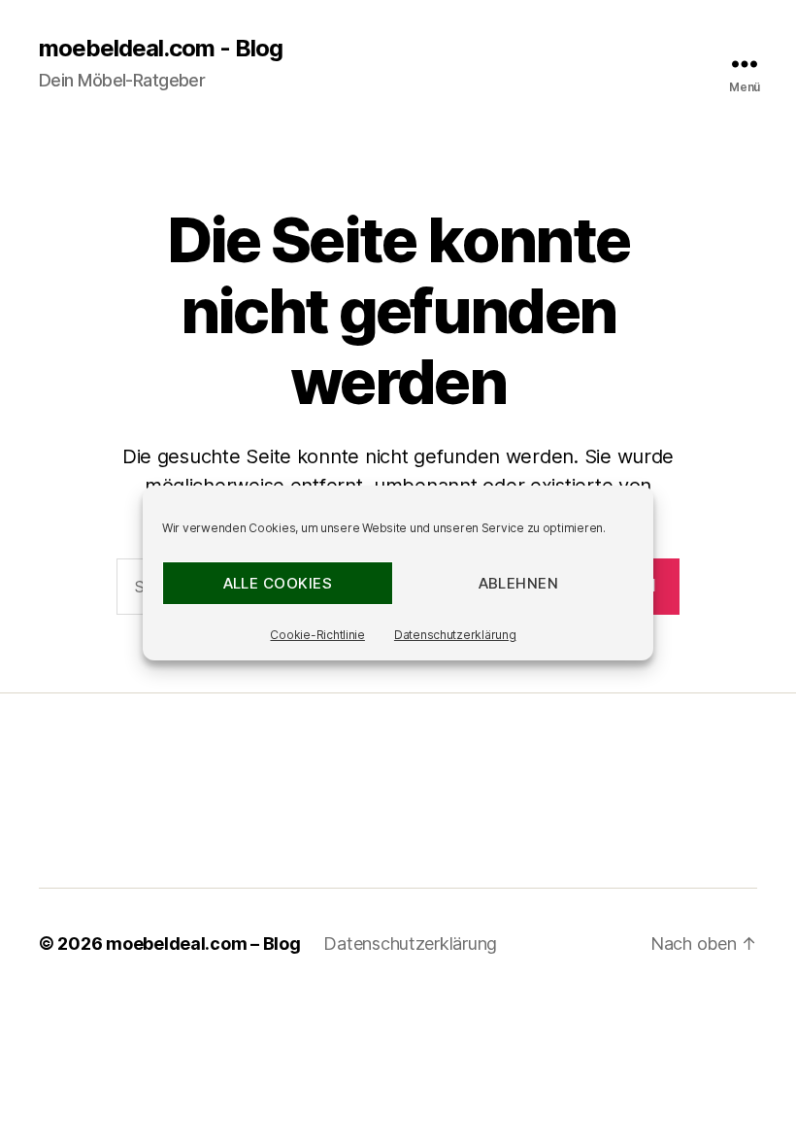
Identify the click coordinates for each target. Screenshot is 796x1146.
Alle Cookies (278, 583)
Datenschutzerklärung (455, 634)
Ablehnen (519, 583)
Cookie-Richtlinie (317, 634)
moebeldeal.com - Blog (160, 48)
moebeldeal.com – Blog (203, 943)
